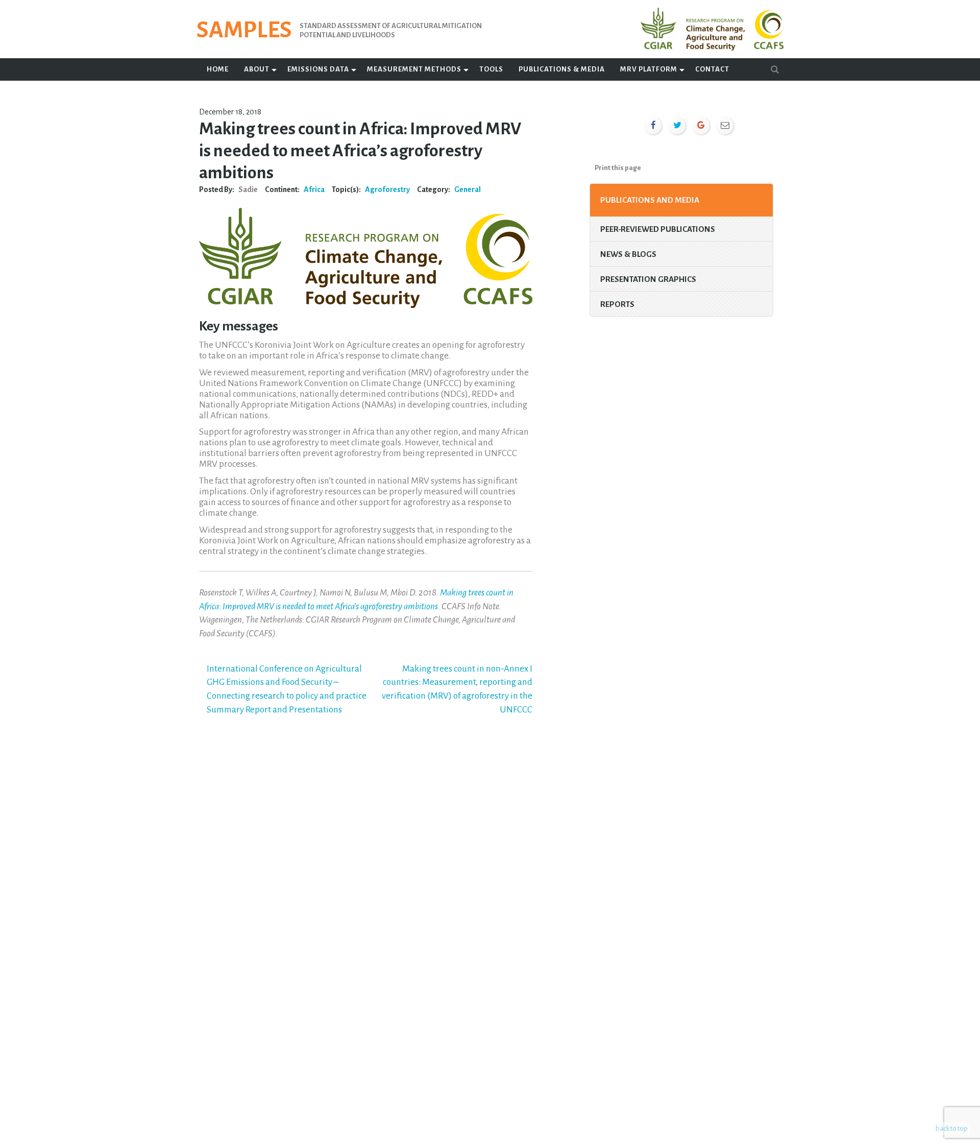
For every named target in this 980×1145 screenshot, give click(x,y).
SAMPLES (244, 30)
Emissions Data (318, 69)
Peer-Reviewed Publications (657, 229)
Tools (491, 69)
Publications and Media (649, 200)
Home (218, 69)
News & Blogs (628, 254)
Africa (314, 189)
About (257, 69)
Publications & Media (562, 69)
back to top (952, 1128)
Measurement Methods (414, 69)
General (467, 189)
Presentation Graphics (648, 279)
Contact (712, 69)
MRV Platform (648, 69)
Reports (617, 304)
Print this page (618, 168)
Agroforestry (387, 189)
